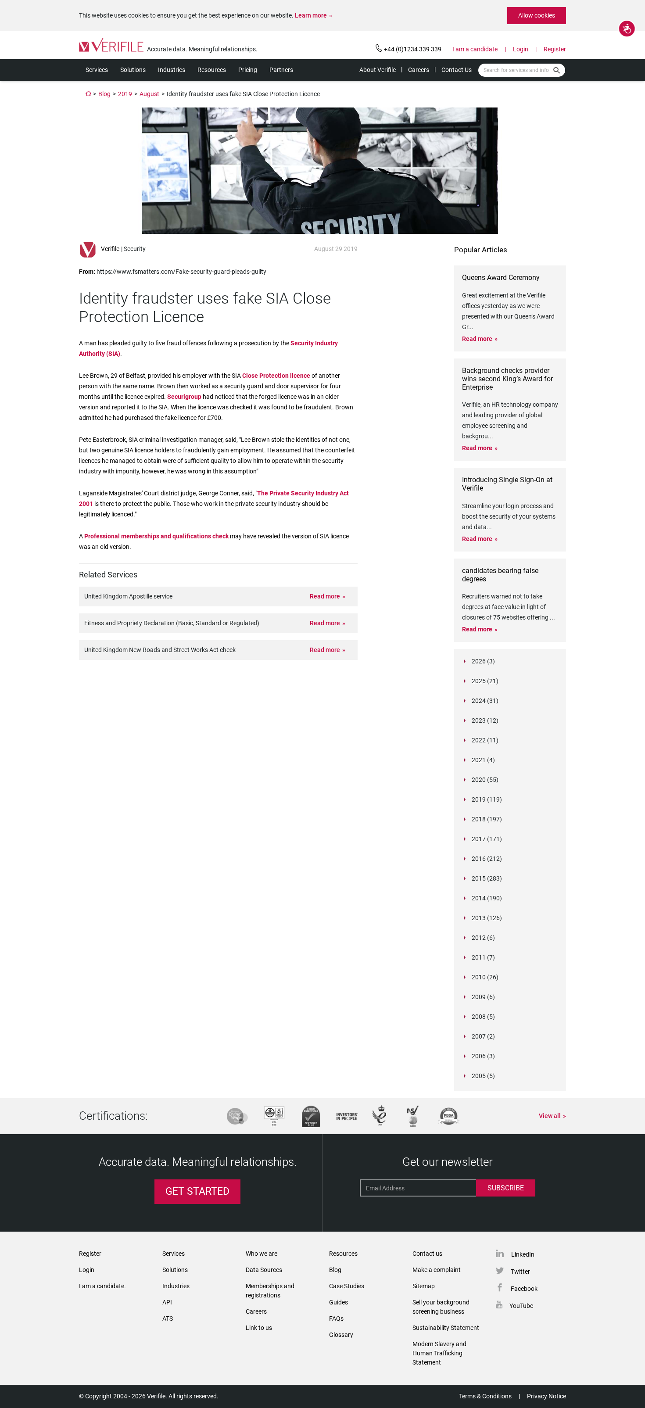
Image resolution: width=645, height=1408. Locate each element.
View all (550, 1115)
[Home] (89, 93)
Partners (281, 69)
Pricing (247, 69)
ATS (167, 1318)
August (149, 93)
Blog (104, 93)
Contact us (427, 1253)
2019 (125, 93)
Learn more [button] (311, 15)
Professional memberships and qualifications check (156, 536)
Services (97, 69)
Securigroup (184, 396)
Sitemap (423, 1286)
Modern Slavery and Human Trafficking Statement (439, 1353)
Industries (171, 69)
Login (520, 49)
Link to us (259, 1327)
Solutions (133, 69)
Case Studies (346, 1286)
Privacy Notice (546, 1396)
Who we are (261, 1253)
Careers (418, 69)
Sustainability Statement (445, 1327)
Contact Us (456, 69)
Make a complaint (436, 1269)
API (167, 1302)
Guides (338, 1302)
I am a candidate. (102, 1286)
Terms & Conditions (485, 1396)
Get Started (197, 1191)
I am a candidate (475, 49)
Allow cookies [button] (536, 15)
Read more (325, 596)
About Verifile (377, 69)
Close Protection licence (276, 375)
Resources (211, 69)
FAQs (336, 1318)
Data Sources (264, 1269)
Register (555, 49)
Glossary (341, 1334)
